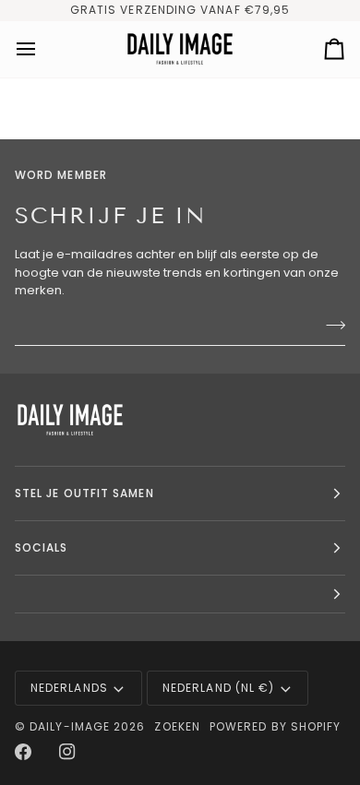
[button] (180, 594)
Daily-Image (70, 726)
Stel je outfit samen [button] (84, 493)
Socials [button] (41, 547)
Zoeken (176, 726)
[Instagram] (67, 751)
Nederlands (69, 688)
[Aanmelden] (330, 325)
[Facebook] (23, 751)
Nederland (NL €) (218, 688)
